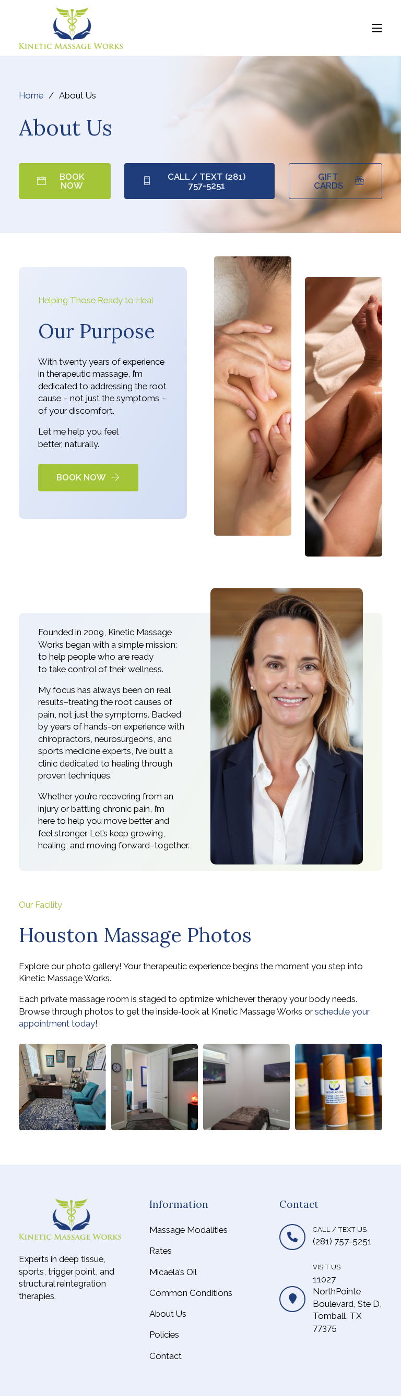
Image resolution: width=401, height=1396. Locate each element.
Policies (164, 1334)
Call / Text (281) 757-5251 (207, 181)
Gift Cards (328, 181)
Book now (72, 181)
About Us (167, 1313)
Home (31, 95)
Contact (165, 1356)
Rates (160, 1250)
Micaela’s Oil (173, 1272)
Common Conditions (190, 1293)
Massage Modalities (188, 1230)
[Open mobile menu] (377, 28)
